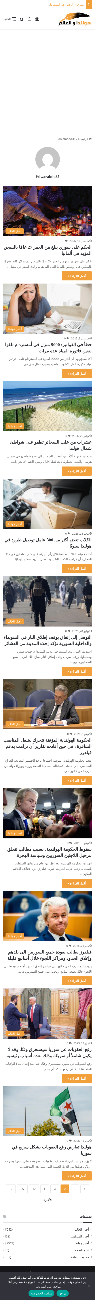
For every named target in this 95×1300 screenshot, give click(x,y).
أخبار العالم (82, 1229)
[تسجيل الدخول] (37, 21)
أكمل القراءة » (76, 276)
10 (34, 1188)
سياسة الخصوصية (41, 1293)
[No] (89, 1286)
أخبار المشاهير (80, 1236)
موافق (62, 1293)
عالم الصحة (81, 1250)
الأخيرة (48, 1200)
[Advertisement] (47, 81)
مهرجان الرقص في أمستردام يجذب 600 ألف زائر (53, 4)
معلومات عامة (79, 1257)
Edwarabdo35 (47, 176)
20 (22, 1188)
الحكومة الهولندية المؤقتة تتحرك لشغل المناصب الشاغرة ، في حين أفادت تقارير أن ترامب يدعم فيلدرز (48, 746)
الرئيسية (83, 139)
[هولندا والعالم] (75, 19)
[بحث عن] (21, 21)
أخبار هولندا (82, 1243)
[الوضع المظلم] (29, 21)
